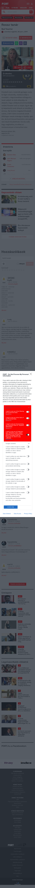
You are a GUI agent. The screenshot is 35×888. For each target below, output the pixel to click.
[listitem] (17, 407)
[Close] (31, 374)
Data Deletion (7, 513)
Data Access (17, 513)
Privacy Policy (28, 513)
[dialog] (17, 444)
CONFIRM (10, 507)
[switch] (27, 412)
